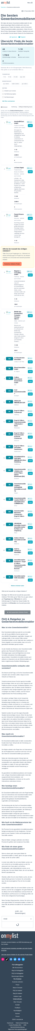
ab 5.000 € (25, 83)
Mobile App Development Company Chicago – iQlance (18, 315)
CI (9, 378)
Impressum (10, 1023)
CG (9, 391)
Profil (30, 125)
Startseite (3, 7)
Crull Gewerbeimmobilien (20, 391)
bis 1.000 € (6, 83)
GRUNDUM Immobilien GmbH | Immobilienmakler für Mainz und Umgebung (20, 527)
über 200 (22, 77)
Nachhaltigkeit (17, 1010)
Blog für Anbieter (17, 993)
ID (9, 561)
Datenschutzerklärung (22, 1023)
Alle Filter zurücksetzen (8, 101)
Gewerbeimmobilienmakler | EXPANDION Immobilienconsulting (20, 487)
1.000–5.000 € (15, 83)
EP (9, 457)
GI (9, 524)
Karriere (17, 1013)
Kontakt (17, 1005)
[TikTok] (6, 959)
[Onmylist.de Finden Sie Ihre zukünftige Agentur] (5, 2)
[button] (17, 612)
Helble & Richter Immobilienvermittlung (19, 539)
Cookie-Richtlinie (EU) (15, 1025)
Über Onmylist (18, 1002)
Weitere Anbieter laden (17, 585)
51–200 (16, 77)
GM (9, 470)
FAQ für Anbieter (17, 990)
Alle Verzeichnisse (17, 967)
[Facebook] (19, 959)
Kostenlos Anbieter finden (12, 264)
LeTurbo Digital (19, 167)
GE (10, 485)
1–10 (4, 77)
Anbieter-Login (17, 996)
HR (9, 539)
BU (10, 368)
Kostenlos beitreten (17, 982)
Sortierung (14, 106)
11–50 (9, 77)
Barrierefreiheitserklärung (17, 1027)
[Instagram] (2, 959)
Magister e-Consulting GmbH (17, 272)
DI (9, 402)
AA (9, 359)
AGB (25, 1025)
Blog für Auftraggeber (17, 970)
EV (10, 411)
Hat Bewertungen (9, 97)
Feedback (17, 1007)
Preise (17, 984)
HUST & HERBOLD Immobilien (17, 550)
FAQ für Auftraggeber (17, 973)
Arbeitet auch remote (10, 90)
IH (9, 577)
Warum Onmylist (17, 987)
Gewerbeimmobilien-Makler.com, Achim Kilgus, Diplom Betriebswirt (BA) (20, 473)
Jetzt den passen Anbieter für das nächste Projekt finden (16, 954)
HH (9, 550)
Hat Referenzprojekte (10, 94)
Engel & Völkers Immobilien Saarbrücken (19, 447)
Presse (18, 1016)
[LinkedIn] (10, 959)
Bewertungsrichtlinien (17, 976)
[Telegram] (23, 959)
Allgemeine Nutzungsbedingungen (17, 1029)
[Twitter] (15, 959)
